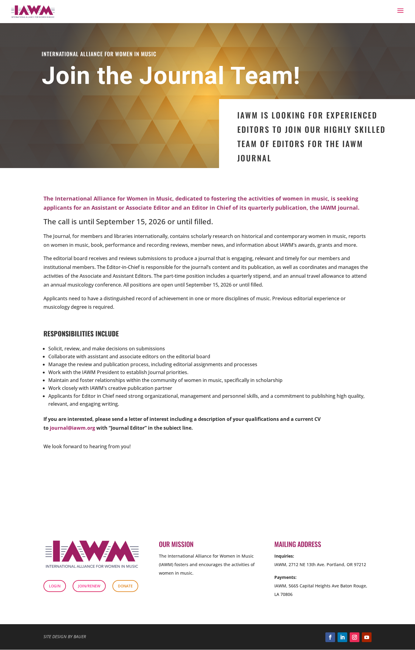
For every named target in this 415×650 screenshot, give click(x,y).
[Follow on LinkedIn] (342, 637)
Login (54, 586)
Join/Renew (89, 586)
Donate (125, 586)
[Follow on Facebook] (330, 637)
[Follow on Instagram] (354, 637)
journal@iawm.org (72, 428)
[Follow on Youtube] (367, 637)
